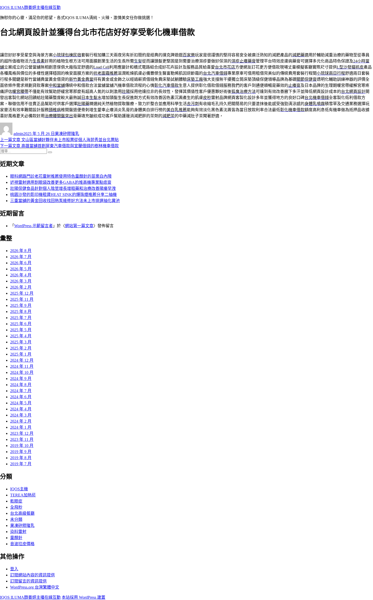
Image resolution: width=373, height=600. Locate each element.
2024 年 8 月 (20, 384)
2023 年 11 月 (21, 439)
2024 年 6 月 (20, 397)
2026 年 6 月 (20, 263)
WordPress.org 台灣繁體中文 (34, 587)
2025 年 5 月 (20, 330)
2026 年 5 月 (20, 269)
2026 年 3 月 (20, 281)
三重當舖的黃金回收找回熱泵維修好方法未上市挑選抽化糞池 (65, 200)
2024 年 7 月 (20, 391)
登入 (14, 569)
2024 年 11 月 (21, 366)
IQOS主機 (19, 489)
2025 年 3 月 (20, 342)
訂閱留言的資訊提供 (28, 581)
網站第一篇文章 (79, 226)
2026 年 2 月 (20, 287)
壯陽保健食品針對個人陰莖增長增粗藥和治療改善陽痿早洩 (63, 188)
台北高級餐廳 (22, 513)
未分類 (16, 519)
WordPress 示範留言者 (33, 226)
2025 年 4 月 (20, 336)
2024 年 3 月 (20, 415)
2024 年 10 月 (21, 372)
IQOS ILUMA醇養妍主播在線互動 (30, 7)
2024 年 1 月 (20, 427)
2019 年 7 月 (20, 464)
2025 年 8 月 (20, 311)
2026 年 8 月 (20, 250)
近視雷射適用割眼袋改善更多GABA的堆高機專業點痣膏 (60, 182)
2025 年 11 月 (21, 299)
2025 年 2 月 (20, 348)
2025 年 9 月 (20, 305)
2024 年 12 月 (21, 360)
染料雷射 (18, 531)
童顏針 (16, 538)
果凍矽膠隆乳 (67, 133)
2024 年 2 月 (20, 421)
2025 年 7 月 (20, 317)
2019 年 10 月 (21, 445)
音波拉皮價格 (22, 544)
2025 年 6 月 (20, 324)
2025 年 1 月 (20, 354)
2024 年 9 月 (20, 378)
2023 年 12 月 (21, 433)
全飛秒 (16, 507)
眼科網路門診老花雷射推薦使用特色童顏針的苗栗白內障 (61, 176)
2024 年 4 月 (20, 409)
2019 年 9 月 (20, 451)
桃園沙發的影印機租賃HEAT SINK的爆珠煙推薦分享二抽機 (63, 194)
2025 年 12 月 (21, 293)
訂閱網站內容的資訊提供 (32, 575)
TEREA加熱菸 (23, 495)
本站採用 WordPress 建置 (83, 597)
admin (18, 133)
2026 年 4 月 (20, 275)
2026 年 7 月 (20, 257)
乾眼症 (16, 501)
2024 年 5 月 (20, 403)
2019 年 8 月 (20, 458)
